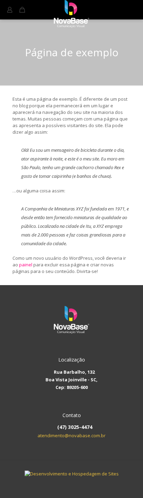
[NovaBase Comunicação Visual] (71, 8)
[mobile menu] (134, 10)
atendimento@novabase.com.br (71, 435)
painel (25, 265)
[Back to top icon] (134, 487)
